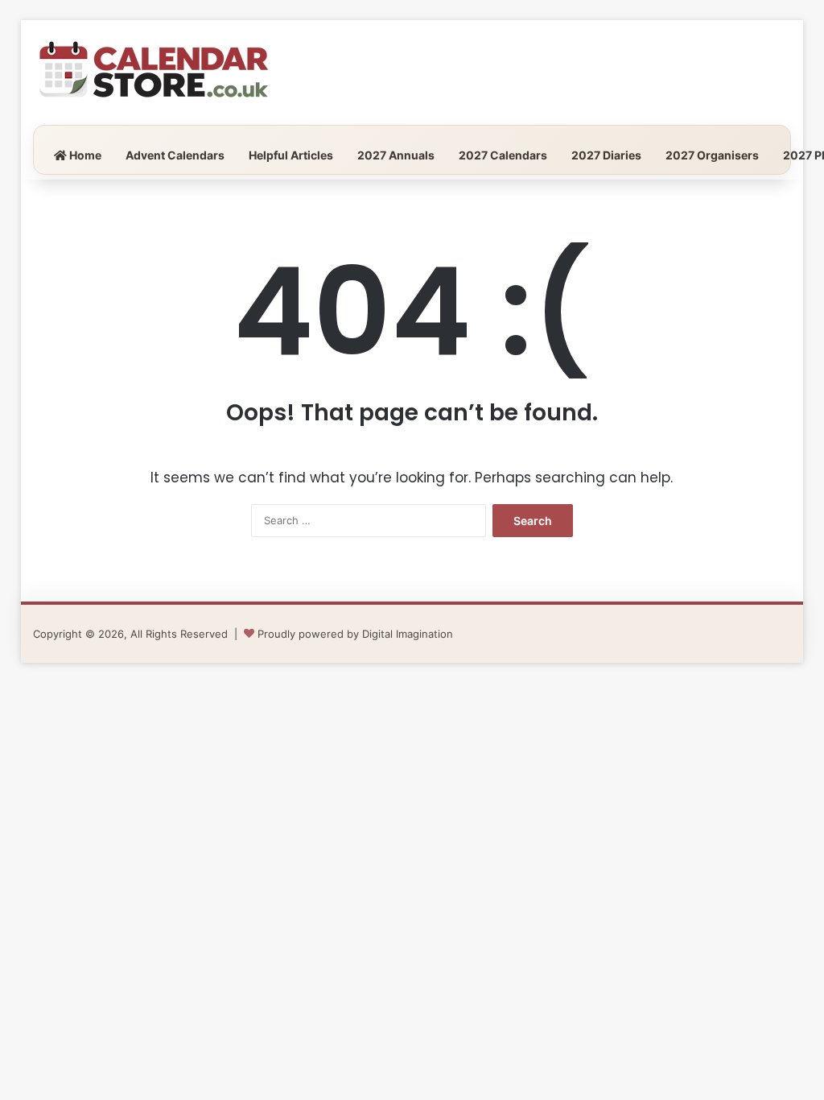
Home (84, 155)
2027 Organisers (712, 155)
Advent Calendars (175, 155)
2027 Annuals (396, 155)
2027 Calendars (503, 155)
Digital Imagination (407, 633)
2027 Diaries (606, 155)
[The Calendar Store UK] (153, 72)
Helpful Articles (291, 155)
